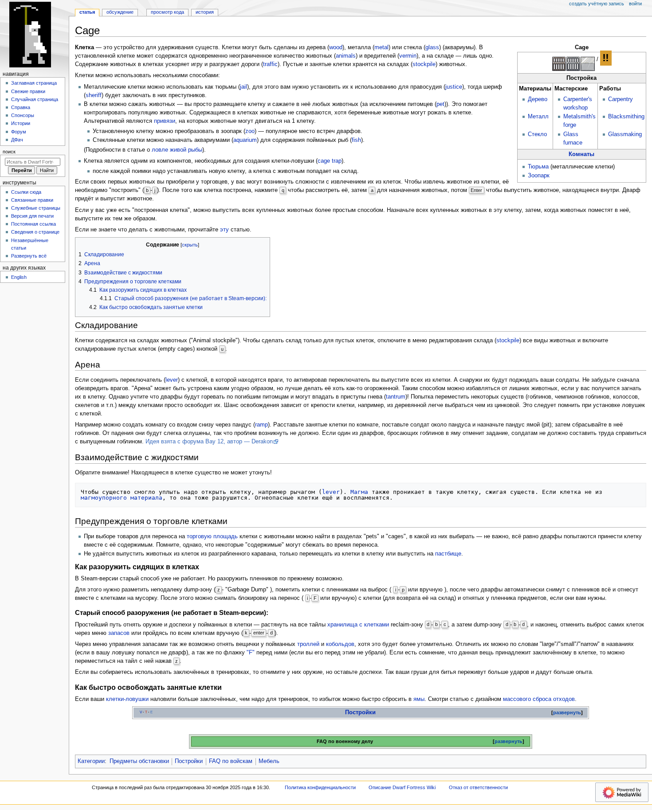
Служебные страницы (35, 208)
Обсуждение (120, 12)
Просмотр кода (167, 12)
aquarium (245, 140)
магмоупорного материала (121, 497)
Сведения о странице (35, 232)
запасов (119, 633)
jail (243, 87)
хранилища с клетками (358, 625)
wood (335, 47)
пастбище (448, 554)
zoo (250, 131)
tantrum (395, 397)
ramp (261, 425)
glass (432, 47)
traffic (270, 64)
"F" (251, 653)
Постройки (360, 712)
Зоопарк (539, 175)
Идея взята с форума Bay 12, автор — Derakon (209, 441)
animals (346, 56)
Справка (20, 107)
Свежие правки (28, 91)
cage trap (330, 161)
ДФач (17, 139)
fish (356, 140)
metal (381, 47)
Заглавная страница (34, 83)
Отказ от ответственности (478, 787)
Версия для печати (32, 216)
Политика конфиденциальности (320, 787)
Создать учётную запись (596, 3)
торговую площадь (212, 536)
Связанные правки (32, 200)
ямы (418, 699)
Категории (91, 761)
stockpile (424, 64)
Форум (18, 131)
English (19, 277)
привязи (164, 121)
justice (453, 87)
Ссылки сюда (26, 192)
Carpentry (620, 99)
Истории (20, 123)
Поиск (9, 151)
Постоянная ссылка (33, 224)
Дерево (537, 99)
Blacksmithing (626, 116)
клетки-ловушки (127, 699)
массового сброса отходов (539, 699)
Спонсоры (22, 115)
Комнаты (581, 154)
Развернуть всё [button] (29, 255)
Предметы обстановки (139, 761)
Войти (635, 3)
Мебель (269, 761)
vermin (407, 56)
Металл (538, 116)
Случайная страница (34, 99)
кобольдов (340, 644)
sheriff (94, 95)
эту (224, 230)
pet (440, 104)
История (205, 12)
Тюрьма (538, 167)
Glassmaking (625, 134)
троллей (308, 644)
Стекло (537, 134)
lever (171, 380)
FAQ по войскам (230, 761)
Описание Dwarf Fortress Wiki (402, 787)
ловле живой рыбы (177, 150)
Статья (87, 12)
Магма (359, 492)
